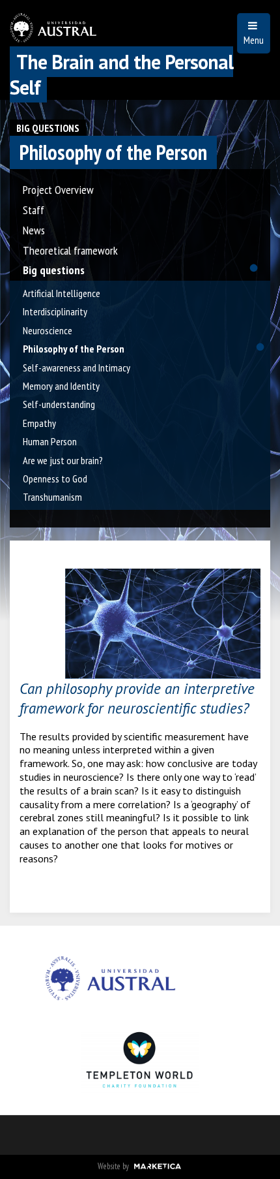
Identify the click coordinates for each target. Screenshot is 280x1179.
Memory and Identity (61, 385)
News (34, 230)
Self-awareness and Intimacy (76, 367)
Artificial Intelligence (61, 293)
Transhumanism (52, 496)
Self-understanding (59, 404)
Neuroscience (47, 330)
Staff (33, 209)
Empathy (39, 423)
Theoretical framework (70, 250)
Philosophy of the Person (73, 348)
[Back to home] (53, 34)
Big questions (47, 127)
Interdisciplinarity (55, 311)
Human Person (50, 441)
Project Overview (58, 189)
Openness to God (55, 478)
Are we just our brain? (63, 460)
